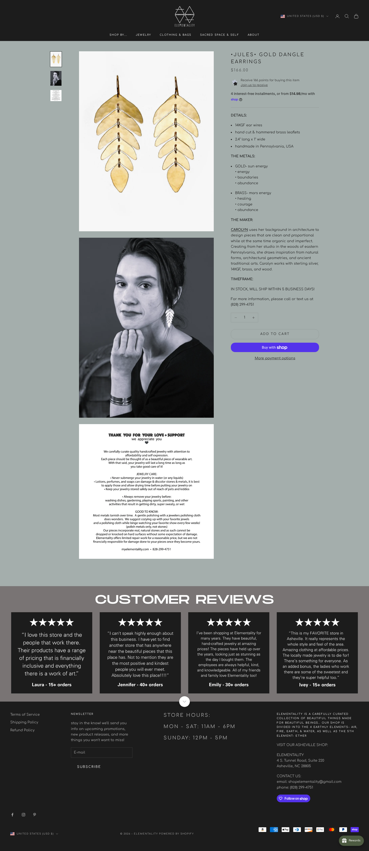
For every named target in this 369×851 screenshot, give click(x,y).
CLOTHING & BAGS (175, 34)
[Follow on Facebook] (12, 815)
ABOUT (254, 34)
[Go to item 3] (56, 96)
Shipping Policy (24, 722)
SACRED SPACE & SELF (219, 34)
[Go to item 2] (56, 78)
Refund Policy (22, 730)
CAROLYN (239, 230)
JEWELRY (143, 34)
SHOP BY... (118, 34)
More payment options (275, 358)
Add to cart (275, 334)
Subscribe (89, 767)
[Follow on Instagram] (23, 815)
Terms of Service (25, 715)
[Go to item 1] (56, 59)
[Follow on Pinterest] (34, 815)
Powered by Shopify (176, 833)
